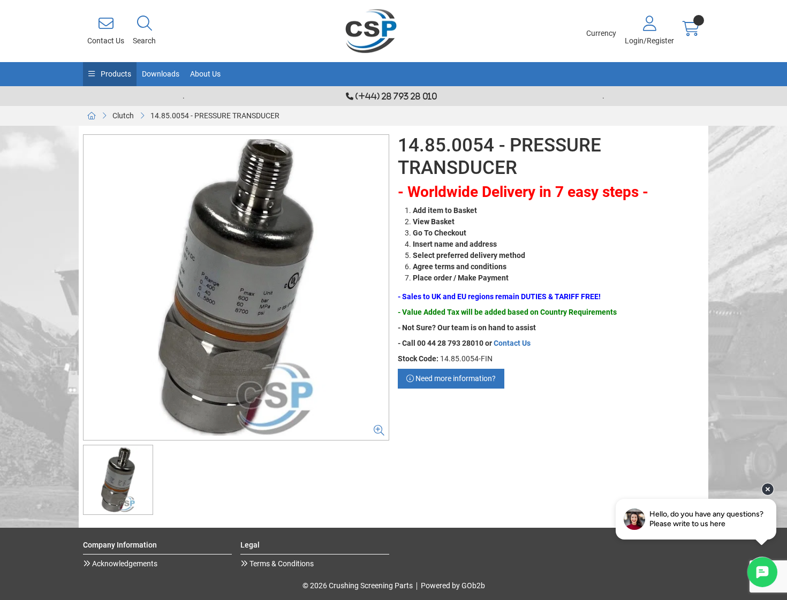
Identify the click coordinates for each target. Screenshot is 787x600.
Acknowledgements (123, 563)
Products (115, 74)
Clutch (123, 115)
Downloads (160, 74)
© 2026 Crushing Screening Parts (357, 585)
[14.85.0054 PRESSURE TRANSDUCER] (236, 287)
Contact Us (512, 343)
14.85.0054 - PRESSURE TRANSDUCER (214, 115)
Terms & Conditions (281, 563)
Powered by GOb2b (453, 585)
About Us (205, 74)
